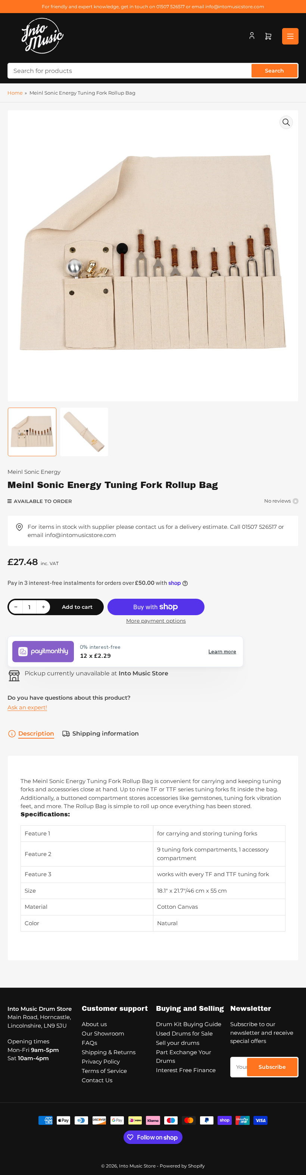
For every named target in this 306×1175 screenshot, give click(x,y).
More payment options (156, 620)
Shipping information (105, 733)
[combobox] (153, 71)
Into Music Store (137, 1166)
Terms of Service (104, 1070)
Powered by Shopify (182, 1166)
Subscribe (272, 1067)
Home (15, 93)
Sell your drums (177, 1042)
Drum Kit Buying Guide (188, 1024)
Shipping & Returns (108, 1052)
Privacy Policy (101, 1061)
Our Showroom (103, 1033)
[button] (125, 651)
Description (36, 733)
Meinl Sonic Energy (33, 471)
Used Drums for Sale (184, 1033)
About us (94, 1024)
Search (274, 70)
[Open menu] (290, 36)
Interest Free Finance (186, 1070)
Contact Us (97, 1080)
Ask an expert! (27, 707)
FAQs (89, 1042)
